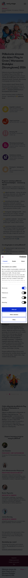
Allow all (14, 309)
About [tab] (23, 261)
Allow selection (14, 314)
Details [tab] (14, 261)
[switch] (24, 293)
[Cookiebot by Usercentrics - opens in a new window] (19, 257)
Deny (14, 319)
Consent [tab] (5, 261)
